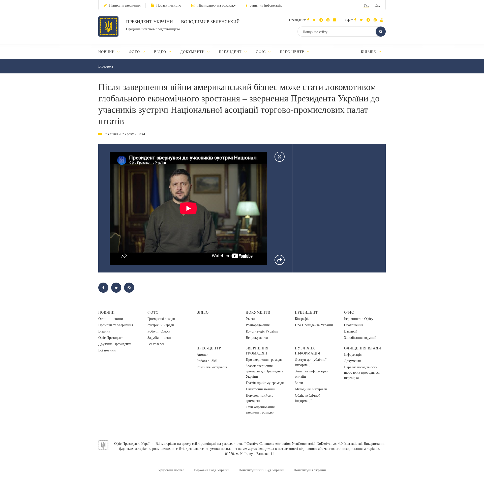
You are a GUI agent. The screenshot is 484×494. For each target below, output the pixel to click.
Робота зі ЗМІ (207, 360)
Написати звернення (124, 5)
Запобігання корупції (360, 337)
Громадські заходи (161, 318)
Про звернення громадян (265, 359)
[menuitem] (111, 51)
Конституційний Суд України (261, 470)
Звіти (299, 382)
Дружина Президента (114, 343)
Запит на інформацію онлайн (311, 374)
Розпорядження (257, 324)
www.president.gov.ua (258, 448)
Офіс (349, 312)
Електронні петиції (260, 389)
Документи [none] (193, 51)
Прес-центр (209, 348)
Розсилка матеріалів (212, 367)
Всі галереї (155, 343)
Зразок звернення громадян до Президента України (264, 371)
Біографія (302, 318)
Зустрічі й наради (160, 324)
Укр (366, 5)
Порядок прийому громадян (259, 398)
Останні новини (110, 318)
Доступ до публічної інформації (310, 362)
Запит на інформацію (266, 5)
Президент (306, 312)
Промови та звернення (115, 324)
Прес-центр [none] (293, 51)
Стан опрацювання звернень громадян (260, 409)
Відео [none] (160, 51)
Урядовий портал (171, 470)
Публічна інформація (307, 350)
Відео (203, 312)
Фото (153, 312)
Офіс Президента (111, 337)
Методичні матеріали (311, 389)
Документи (258, 312)
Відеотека (105, 66)
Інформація (352, 354)
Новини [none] (107, 51)
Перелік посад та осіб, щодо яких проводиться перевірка (362, 372)
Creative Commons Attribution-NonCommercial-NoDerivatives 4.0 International (304, 443)
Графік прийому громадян (266, 382)
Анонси (202, 354)
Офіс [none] (261, 51)
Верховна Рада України (211, 470)
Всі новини (107, 350)
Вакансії (350, 331)
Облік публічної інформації (307, 398)
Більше (369, 51)
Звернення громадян (257, 350)
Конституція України (262, 331)
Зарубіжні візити (160, 337)
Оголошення (353, 324)
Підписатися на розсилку (216, 5)
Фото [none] (135, 51)
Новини (106, 312)
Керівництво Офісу (358, 318)
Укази (250, 318)
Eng (377, 5)
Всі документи (257, 337)
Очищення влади (362, 348)
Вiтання (104, 331)
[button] (315, 19)
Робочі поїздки (158, 331)
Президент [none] (231, 51)
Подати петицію (168, 5)
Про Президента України (314, 324)
